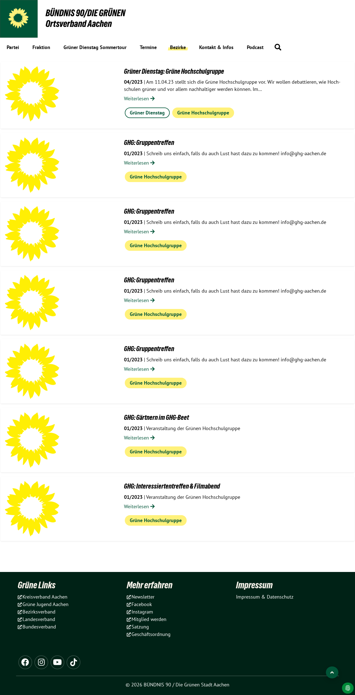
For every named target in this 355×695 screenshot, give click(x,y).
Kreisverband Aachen (44, 597)
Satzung (140, 627)
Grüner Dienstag (147, 112)
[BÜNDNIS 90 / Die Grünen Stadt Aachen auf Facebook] (25, 662)
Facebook (141, 604)
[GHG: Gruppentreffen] (32, 165)
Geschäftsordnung (151, 634)
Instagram (142, 612)
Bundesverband (39, 627)
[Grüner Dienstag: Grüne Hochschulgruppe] (32, 94)
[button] (278, 47)
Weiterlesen (137, 98)
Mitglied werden (148, 619)
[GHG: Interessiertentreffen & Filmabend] (32, 508)
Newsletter (142, 597)
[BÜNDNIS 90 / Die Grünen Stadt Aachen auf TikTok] (73, 662)
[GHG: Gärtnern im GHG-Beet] (32, 440)
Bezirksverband (38, 612)
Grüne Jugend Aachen (45, 604)
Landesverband (38, 619)
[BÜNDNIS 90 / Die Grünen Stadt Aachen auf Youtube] (57, 662)
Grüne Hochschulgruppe (203, 112)
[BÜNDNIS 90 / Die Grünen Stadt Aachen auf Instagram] (41, 662)
